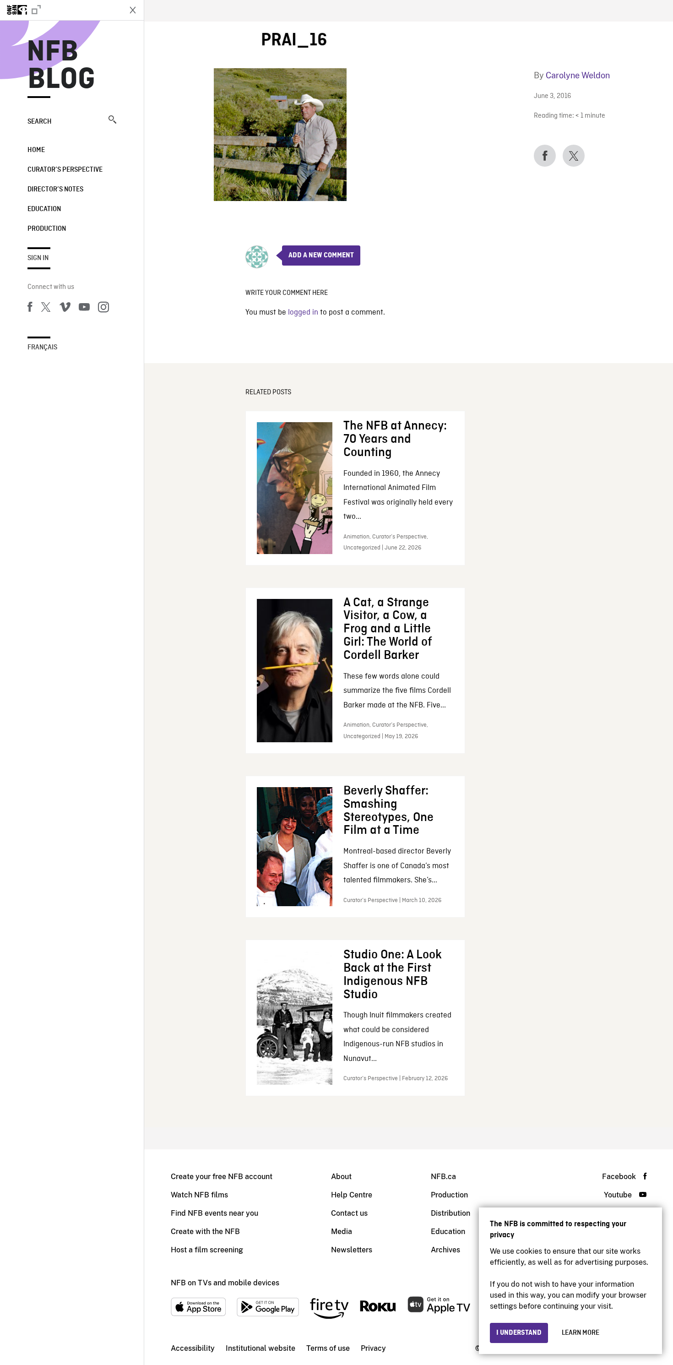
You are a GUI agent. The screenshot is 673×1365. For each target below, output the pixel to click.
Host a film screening (207, 1249)
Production (46, 229)
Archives (445, 1249)
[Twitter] (45, 308)
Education (44, 209)
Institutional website (260, 1348)
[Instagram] (103, 308)
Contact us (349, 1213)
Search (39, 121)
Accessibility (193, 1348)
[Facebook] (29, 308)
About (341, 1176)
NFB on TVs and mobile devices (225, 1282)
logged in (303, 312)
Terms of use (328, 1348)
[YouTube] (84, 308)
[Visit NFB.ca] (60, 10)
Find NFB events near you (214, 1213)
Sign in (38, 258)
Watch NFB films (199, 1195)
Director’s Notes (55, 189)
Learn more (580, 1333)
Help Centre (351, 1195)
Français (42, 347)
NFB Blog (61, 65)
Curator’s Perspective (65, 170)
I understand (519, 1333)
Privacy (373, 1348)
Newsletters (351, 1249)
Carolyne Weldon (578, 75)
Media (341, 1231)
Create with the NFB (205, 1231)
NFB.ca (443, 1176)
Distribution (450, 1213)
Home (36, 150)
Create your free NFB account (221, 1176)
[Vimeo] (65, 308)
